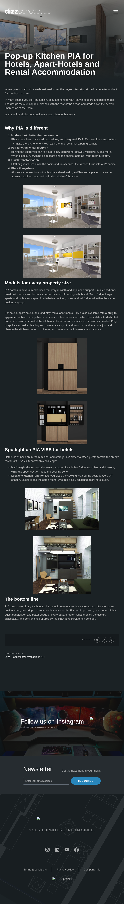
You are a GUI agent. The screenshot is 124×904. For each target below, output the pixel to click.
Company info (92, 869)
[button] (115, 11)
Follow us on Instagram (52, 721)
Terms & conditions (35, 869)
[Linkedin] (57, 850)
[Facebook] (76, 850)
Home (9, 42)
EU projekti (65, 878)
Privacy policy (65, 869)
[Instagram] (47, 850)
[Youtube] (67, 850)
